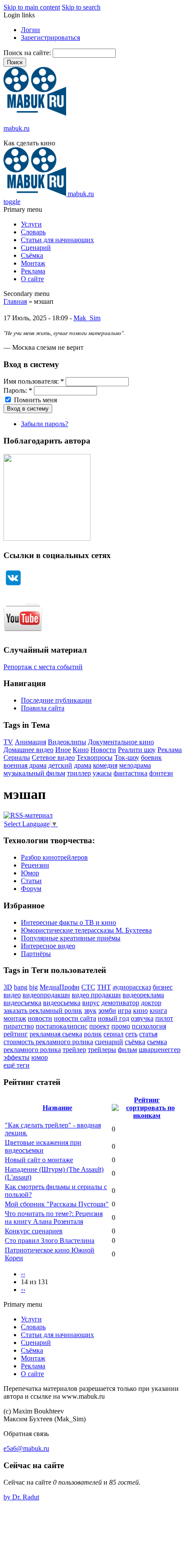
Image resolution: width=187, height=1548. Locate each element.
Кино (81, 749)
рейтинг (15, 1034)
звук (90, 1010)
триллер (79, 773)
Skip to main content (31, 7)
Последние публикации (56, 700)
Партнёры (36, 953)
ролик (93, 1034)
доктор (151, 1002)
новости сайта (75, 1018)
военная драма (25, 765)
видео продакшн (96, 995)
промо (120, 1026)
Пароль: (17, 390)
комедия (105, 765)
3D (7, 987)
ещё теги (16, 1065)
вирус (91, 1002)
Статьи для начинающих (57, 239)
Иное (63, 749)
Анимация (30, 742)
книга (158, 1010)
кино (140, 1010)
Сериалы (16, 757)
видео (12, 995)
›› (23, 1289)
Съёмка (32, 255)
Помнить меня (34, 400)
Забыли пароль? (44, 423)
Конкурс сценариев (34, 1231)
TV (8, 742)
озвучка (142, 1018)
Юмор (30, 873)
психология (149, 1026)
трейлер (74, 1049)
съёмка (135, 1041)
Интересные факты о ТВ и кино (68, 922)
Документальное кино (121, 742)
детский (60, 765)
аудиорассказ (132, 987)
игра (124, 1010)
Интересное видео (48, 946)
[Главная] (34, 113)
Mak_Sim (86, 318)
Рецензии (35, 865)
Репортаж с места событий (43, 666)
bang (20, 987)
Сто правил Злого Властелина (49, 1240)
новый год (113, 1018)
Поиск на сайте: (28, 52)
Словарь (33, 232)
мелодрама (135, 765)
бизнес (163, 987)
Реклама (33, 271)
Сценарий (36, 247)
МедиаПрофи (60, 987)
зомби (107, 1010)
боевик (151, 757)
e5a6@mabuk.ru (26, 1448)
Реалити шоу (137, 749)
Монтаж (33, 263)
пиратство (18, 1026)
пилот (164, 1018)
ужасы (102, 773)
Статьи (31, 880)
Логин (30, 29)
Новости (103, 749)
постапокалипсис (61, 1026)
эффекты (16, 1057)
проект (99, 1026)
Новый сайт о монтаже (39, 1159)
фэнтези (161, 773)
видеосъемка (22, 1002)
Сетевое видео (53, 757)
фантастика (130, 773)
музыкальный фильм (34, 773)
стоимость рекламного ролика (48, 1041)
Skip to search (81, 7)
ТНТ (104, 987)
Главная (15, 301)
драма (82, 765)
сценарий (109, 1041)
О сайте (32, 279)
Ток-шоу (126, 757)
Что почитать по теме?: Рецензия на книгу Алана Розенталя (54, 1217)
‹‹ (23, 1274)
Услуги (31, 224)
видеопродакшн (46, 995)
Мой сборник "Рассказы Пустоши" (57, 1204)
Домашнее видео (28, 749)
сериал (114, 1034)
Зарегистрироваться (50, 37)
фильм (127, 1049)
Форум (31, 888)
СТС (88, 987)
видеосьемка (61, 1002)
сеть (131, 1034)
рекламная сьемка (56, 1034)
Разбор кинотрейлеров (54, 857)
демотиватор (120, 1002)
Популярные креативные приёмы (70, 938)
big (33, 987)
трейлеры (102, 1049)
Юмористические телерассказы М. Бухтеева (86, 930)
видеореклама (143, 995)
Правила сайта (42, 708)
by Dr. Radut (21, 1497)
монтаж (14, 1018)
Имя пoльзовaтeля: (33, 381)
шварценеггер (159, 1049)
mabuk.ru (16, 128)
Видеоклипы (67, 742)
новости (40, 1018)
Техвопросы (95, 757)
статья (148, 1034)
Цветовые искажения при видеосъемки (43, 1146)
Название (57, 1107)
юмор (39, 1057)
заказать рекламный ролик (42, 1010)
